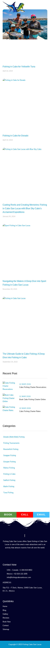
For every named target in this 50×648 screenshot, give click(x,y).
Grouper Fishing (9, 462)
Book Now (7, 622)
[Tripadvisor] (21, 555)
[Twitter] (17, 555)
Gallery (5, 614)
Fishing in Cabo (9, 474)
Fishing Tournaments (11, 443)
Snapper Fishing (9, 455)
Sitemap (6, 629)
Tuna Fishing (8, 493)
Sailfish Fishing (9, 480)
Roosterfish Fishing (10, 449)
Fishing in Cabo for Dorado (15, 135)
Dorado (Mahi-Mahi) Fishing (14, 437)
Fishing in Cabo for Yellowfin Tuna (19, 66)
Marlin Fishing (8, 486)
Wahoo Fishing (9, 468)
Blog (4, 610)
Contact (6, 625)
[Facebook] (12, 555)
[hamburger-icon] (44, 9)
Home (5, 606)
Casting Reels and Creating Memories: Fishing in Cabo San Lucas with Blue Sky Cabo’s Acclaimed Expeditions (25, 208)
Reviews (6, 618)
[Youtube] (8, 555)
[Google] (3, 555)
